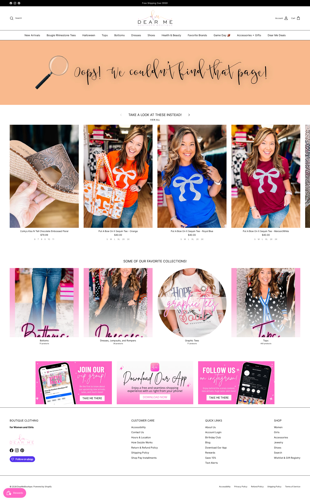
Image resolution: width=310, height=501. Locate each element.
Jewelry (278, 442)
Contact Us (137, 432)
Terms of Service (292, 486)
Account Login (213, 432)
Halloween (88, 35)
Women (278, 427)
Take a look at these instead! (155, 115)
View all (155, 120)
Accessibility (138, 427)
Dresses (136, 35)
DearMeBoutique (24, 486)
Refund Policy (257, 486)
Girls (276, 432)
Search (278, 452)
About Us (210, 427)
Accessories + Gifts (249, 35)
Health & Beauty (171, 35)
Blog (207, 442)
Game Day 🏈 (222, 35)
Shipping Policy (140, 452)
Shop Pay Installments (144, 457)
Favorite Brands (197, 35)
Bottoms (119, 35)
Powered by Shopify (42, 486)
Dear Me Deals (277, 35)
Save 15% (210, 457)
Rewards (210, 452)
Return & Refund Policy (144, 447)
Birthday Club (213, 437)
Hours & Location (141, 437)
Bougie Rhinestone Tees (61, 35)
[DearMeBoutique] (155, 18)
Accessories (281, 437)
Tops (105, 35)
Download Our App (216, 447)
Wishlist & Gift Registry (287, 457)
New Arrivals (32, 35)
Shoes (151, 35)
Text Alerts (211, 462)
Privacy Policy (240, 486)
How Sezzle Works (142, 442)
